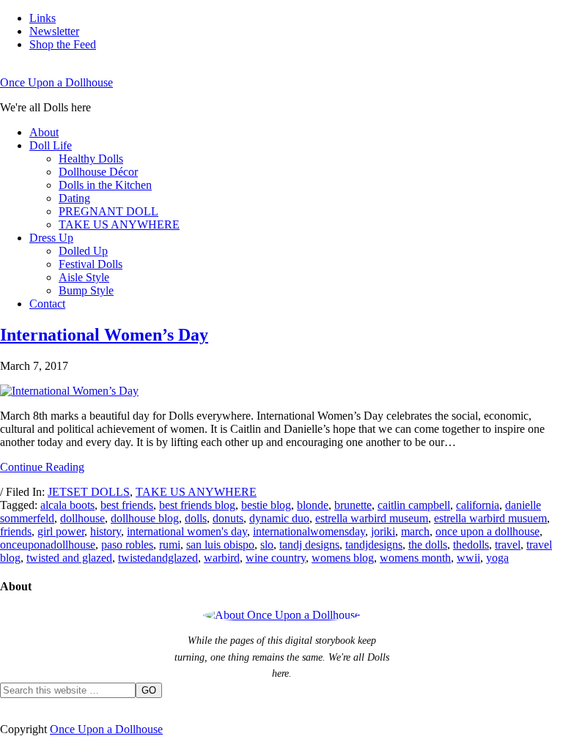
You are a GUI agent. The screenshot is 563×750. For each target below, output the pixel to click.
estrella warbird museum (371, 518)
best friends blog (197, 505)
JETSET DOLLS (89, 492)
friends (16, 531)
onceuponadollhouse (47, 544)
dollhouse (82, 518)
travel (507, 544)
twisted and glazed (69, 558)
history (105, 531)
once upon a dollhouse (487, 531)
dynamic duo (279, 518)
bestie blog (266, 505)
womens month (415, 558)
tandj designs (309, 544)
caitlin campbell (414, 505)
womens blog (343, 558)
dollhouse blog (145, 518)
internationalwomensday (309, 531)
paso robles (127, 544)
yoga (497, 558)
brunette (353, 505)
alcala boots (67, 505)
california (477, 505)
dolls (196, 518)
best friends (126, 505)
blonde (312, 505)
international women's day (187, 531)
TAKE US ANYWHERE (196, 492)
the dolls (427, 544)
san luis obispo (220, 544)
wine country (276, 558)
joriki (383, 531)
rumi (169, 544)
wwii (468, 558)
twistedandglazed (158, 558)
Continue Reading (42, 467)
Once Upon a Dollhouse (56, 82)
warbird (222, 558)
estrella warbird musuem (490, 518)
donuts (228, 518)
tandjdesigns (373, 544)
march (415, 531)
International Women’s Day (104, 334)
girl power (60, 531)
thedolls (471, 544)
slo (266, 544)
